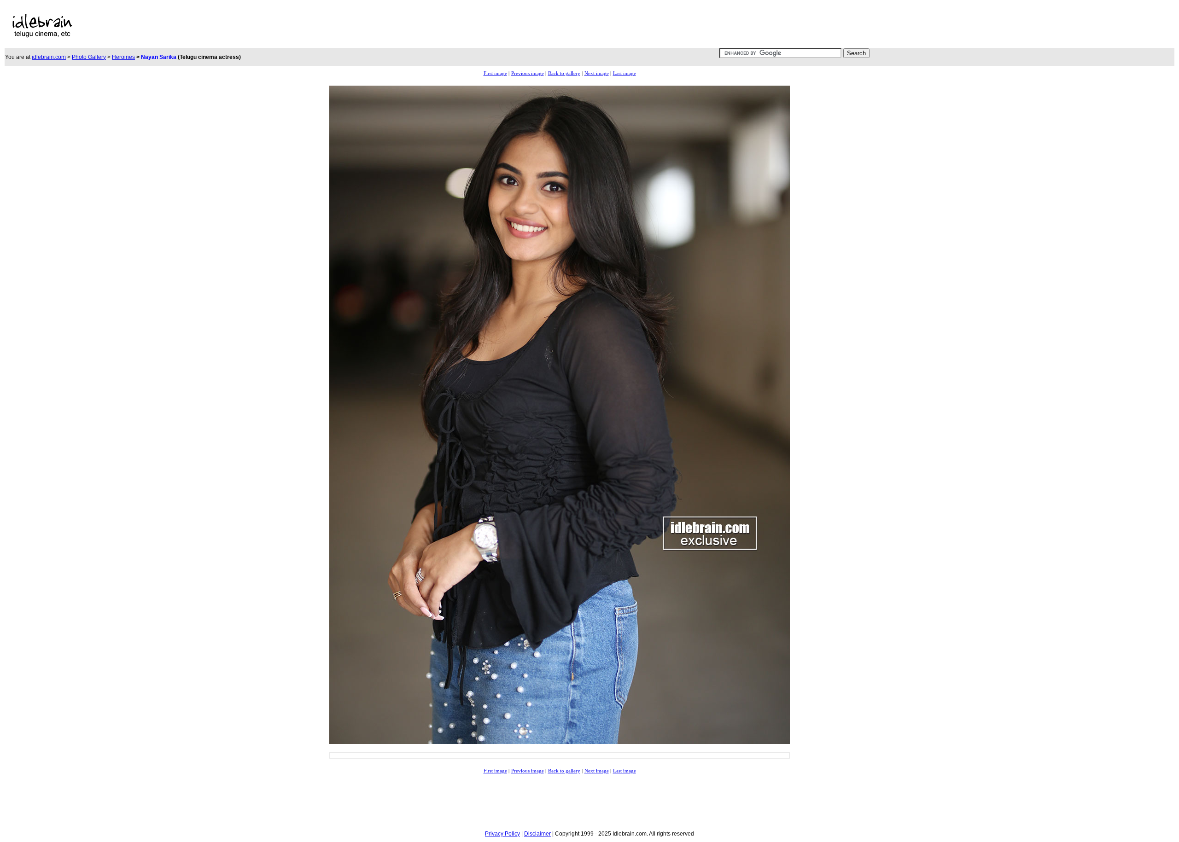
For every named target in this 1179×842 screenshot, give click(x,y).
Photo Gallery (89, 57)
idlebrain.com (49, 57)
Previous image (527, 73)
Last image (624, 73)
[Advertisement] (386, 25)
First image (495, 73)
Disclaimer (537, 833)
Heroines (123, 57)
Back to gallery (564, 73)
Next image (596, 73)
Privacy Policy (502, 833)
